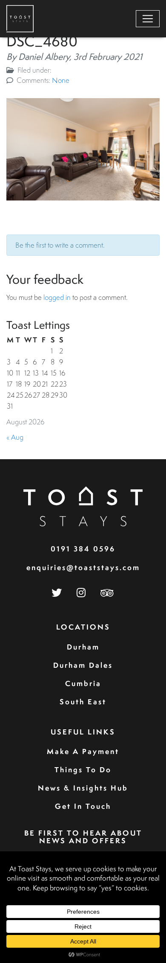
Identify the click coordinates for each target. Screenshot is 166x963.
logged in (57, 297)
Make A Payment (83, 751)
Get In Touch (83, 806)
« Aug (14, 437)
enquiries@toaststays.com (83, 567)
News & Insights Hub (83, 788)
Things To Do (83, 769)
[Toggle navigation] (148, 18)
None (60, 80)
